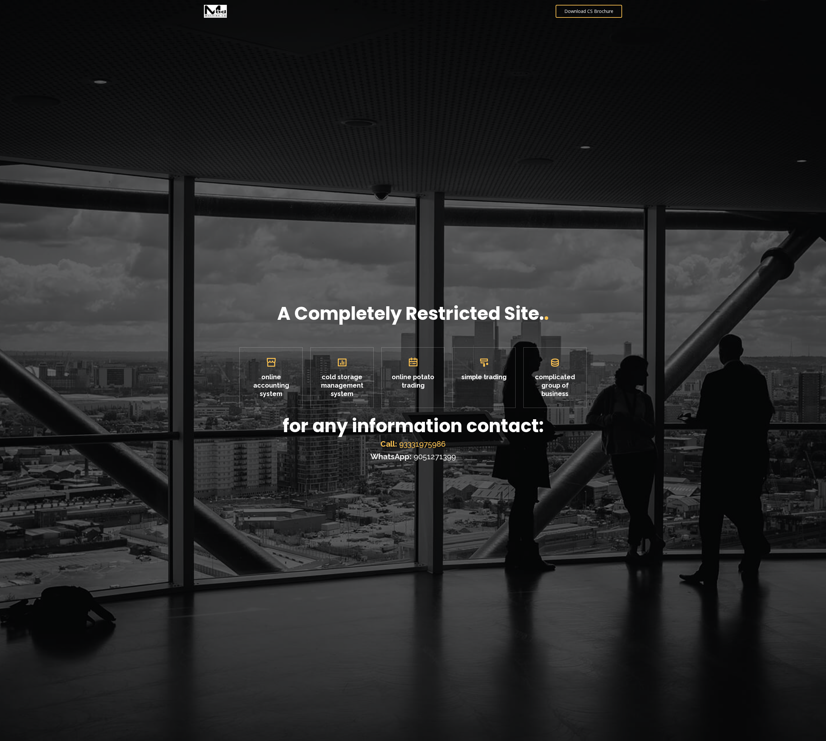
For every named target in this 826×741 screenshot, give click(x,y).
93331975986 (413, 444)
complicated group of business (555, 385)
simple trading (484, 377)
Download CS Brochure (588, 11)
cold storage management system (342, 385)
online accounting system (271, 385)
